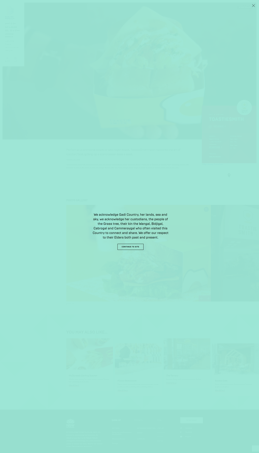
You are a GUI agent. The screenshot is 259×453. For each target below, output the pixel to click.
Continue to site (130, 247)
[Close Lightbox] (253, 5)
